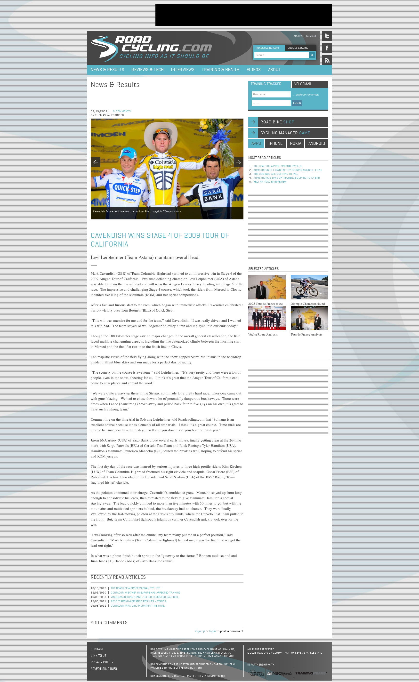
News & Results (107, 70)
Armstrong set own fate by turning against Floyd (288, 170)
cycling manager (285, 133)
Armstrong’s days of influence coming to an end (287, 178)
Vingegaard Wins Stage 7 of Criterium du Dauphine (145, 597)
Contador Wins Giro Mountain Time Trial (138, 605)
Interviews (182, 70)
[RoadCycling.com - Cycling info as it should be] (151, 48)
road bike (277, 122)
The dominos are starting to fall (276, 174)
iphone (275, 143)
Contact (311, 36)
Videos (254, 70)
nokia (295, 143)
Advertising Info (104, 669)
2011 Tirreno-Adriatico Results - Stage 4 (139, 601)
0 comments (122, 111)
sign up (200, 631)
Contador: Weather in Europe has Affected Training (145, 592)
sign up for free (305, 94)
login (212, 631)
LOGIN (297, 103)
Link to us (98, 656)
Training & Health (221, 70)
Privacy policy (102, 662)
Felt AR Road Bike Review (270, 181)
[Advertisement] (243, 15)
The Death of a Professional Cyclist (135, 588)
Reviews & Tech (147, 70)
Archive (298, 36)
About (274, 70)
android (316, 143)
